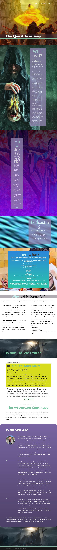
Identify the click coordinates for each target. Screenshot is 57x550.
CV (39, 3)
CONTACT (49, 3)
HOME (36, 3)
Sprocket (24, 548)
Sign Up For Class (28, 399)
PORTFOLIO (43, 3)
